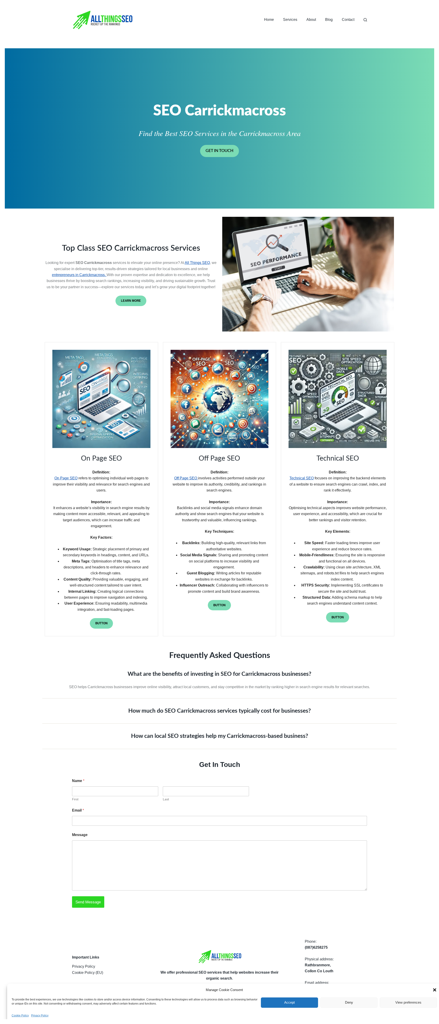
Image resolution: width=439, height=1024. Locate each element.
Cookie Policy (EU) (87, 973)
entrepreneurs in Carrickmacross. (79, 275)
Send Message (88, 902)
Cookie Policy (20, 1015)
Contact (348, 20)
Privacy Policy (39, 1015)
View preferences (408, 1002)
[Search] (365, 20)
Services (290, 20)
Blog (329, 20)
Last (166, 799)
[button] (434, 990)
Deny (349, 1002)
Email (78, 810)
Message (80, 835)
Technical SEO (301, 478)
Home (269, 20)
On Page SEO (66, 478)
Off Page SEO (186, 478)
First (75, 799)
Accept (289, 1002)
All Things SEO (197, 263)
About (311, 20)
